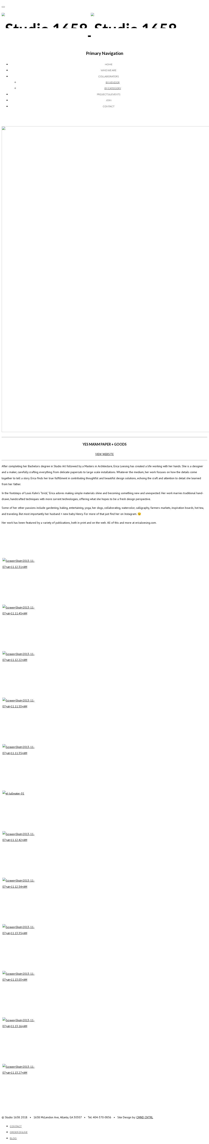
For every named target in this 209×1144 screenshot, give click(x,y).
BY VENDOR (113, 82)
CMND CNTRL (144, 1117)
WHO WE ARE (108, 70)
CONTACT (109, 106)
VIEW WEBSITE (104, 454)
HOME (108, 64)
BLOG (13, 1138)
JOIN (108, 100)
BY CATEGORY (112, 88)
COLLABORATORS (108, 76)
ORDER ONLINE (19, 1132)
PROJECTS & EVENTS (108, 94)
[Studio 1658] (89, 29)
